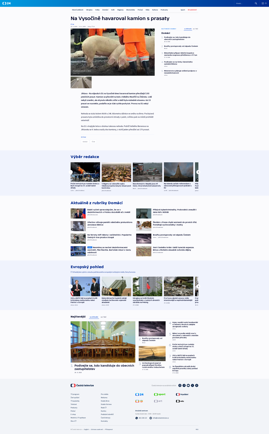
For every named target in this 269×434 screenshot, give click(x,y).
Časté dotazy (105, 418)
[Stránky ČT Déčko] (139, 401)
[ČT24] (7, 3)
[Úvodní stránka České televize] (82, 385)
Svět (113, 10)
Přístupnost (109, 429)
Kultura (155, 10)
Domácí (105, 10)
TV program (75, 394)
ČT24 (72, 24)
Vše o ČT (74, 421)
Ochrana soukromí (97, 429)
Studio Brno (105, 401)
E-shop (73, 414)
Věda (147, 10)
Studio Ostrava (106, 404)
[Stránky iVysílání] (182, 394)
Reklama (104, 397)
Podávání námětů (107, 414)
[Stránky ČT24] (139, 394)
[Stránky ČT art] (158, 401)
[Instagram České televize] (180, 385)
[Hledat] (256, 3)
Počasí (140, 10)
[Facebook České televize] (184, 385)
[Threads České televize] (196, 385)
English (86, 429)
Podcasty (164, 10)
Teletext (74, 404)
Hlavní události (77, 10)
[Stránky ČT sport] (159, 394)
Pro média (104, 394)
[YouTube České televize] (188, 385)
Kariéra (103, 411)
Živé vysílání (75, 397)
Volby (97, 10)
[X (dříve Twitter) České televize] (192, 385)
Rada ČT (104, 408)
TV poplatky (75, 401)
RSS (197, 429)
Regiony (120, 10)
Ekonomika (130, 10)
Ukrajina (89, 10)
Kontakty (104, 421)
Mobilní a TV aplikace (78, 418)
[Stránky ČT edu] (180, 401)
